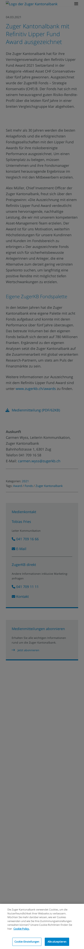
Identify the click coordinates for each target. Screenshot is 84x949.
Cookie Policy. (21, 928)
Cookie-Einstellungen (26, 941)
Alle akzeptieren (57, 941)
